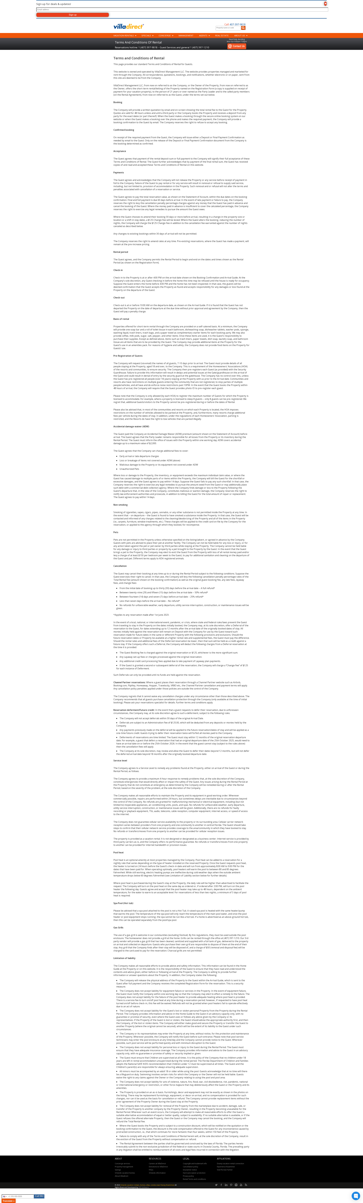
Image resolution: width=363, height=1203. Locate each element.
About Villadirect (121, 1176)
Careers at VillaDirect (157, 1163)
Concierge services (122, 1163)
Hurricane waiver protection (194, 1173)
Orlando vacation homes (125, 1173)
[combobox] (228, 28)
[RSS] (246, 1185)
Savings (118, 1170)
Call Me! (39, 1196)
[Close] (325, 4)
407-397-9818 (234, 24)
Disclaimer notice (190, 1170)
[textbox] (228, 28)
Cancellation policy (190, 1166)
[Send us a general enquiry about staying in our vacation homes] (237, 44)
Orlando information (157, 1173)
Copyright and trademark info (195, 1163)
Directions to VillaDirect (158, 1166)
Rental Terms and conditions (194, 1179)
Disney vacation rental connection (230, 1163)
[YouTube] (241, 1185)
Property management (124, 1166)
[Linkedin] (226, 1185)
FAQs (151, 1170)
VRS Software (144, 1187)
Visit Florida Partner (225, 1170)
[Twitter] (216, 1185)
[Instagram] (236, 1185)
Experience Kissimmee (226, 1166)
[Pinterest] (231, 1185)
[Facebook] (221, 1185)
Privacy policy (188, 1176)
